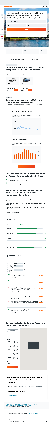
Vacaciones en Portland (13, 395)
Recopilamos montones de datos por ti (15, 419)
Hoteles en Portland (30, 393)
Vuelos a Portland (12, 393)
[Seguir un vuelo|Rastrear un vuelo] (2, 27)
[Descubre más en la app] (2, 21)
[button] (2, 6)
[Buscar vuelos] (2, 10)
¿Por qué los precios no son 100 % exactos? (16, 421)
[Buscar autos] (2, 15)
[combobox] (13, 18)
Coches (11, 404)
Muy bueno (11, 265)
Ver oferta (16, 90)
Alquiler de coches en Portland (11, 405)
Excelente (11, 263)
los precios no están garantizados (32, 413)
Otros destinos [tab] (39, 386)
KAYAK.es (7, 404)
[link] (26, 166)
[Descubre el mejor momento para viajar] (2, 29)
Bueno (10, 266)
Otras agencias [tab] (31, 386)
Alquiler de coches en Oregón (33, 404)
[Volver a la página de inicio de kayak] (8, 6)
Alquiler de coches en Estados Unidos (20, 404)
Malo (10, 271)
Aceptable (11, 269)
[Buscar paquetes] (2, 17)
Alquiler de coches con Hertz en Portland (24, 405)
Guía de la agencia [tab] (22, 386)
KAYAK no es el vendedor (12, 417)
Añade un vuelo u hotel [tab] (12, 386)
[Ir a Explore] (2, 24)
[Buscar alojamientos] (2, 12)
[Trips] (2, 33)
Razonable (11, 267)
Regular (10, 270)
